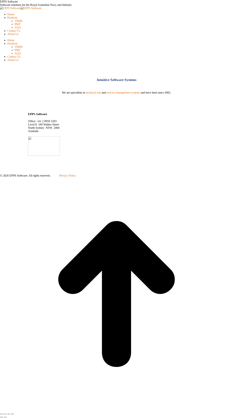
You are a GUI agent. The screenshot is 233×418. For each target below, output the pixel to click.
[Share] (5, 414)
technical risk (93, 92)
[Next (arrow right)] (5, 417)
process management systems (123, 92)
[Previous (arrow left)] (1, 417)
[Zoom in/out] (12, 414)
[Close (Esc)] (1, 414)
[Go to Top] (116, 409)
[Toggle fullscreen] (8, 414)
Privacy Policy (67, 175)
